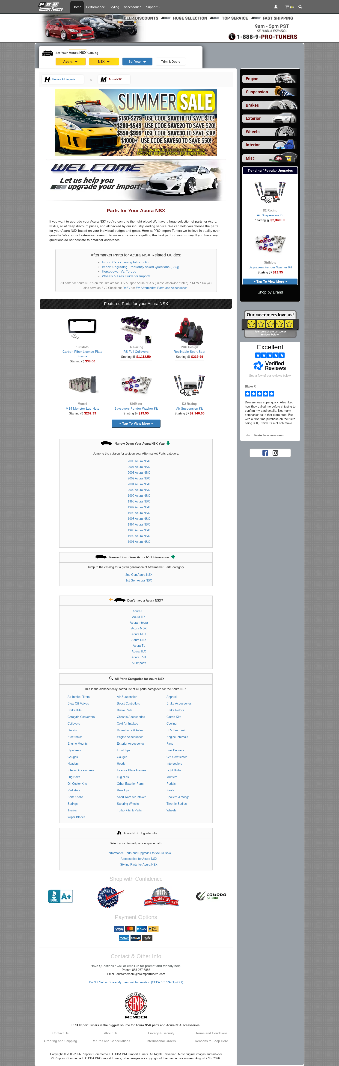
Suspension (257, 92)
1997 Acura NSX (139, 507)
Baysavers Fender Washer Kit (136, 408)
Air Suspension (127, 697)
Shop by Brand (270, 292)
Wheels (171, 810)
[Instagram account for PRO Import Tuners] (275, 452)
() (291, 7)
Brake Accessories (179, 703)
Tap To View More (136, 423)
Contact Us (60, 1033)
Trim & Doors (170, 61)
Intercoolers (174, 763)
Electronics (75, 737)
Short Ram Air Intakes (131, 797)
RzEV (127, 288)
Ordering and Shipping (60, 1041)
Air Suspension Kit (189, 408)
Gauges (73, 757)
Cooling (171, 723)
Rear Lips (123, 790)
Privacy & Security (161, 1033)
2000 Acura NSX (139, 490)
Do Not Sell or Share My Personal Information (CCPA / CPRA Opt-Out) (136, 982)
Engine (252, 78)
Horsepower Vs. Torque (119, 271)
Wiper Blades (76, 817)
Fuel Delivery (175, 750)
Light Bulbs (174, 770)
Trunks (72, 810)
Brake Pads (125, 710)
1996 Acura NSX (139, 513)
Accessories (132, 7)
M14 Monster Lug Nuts (82, 408)
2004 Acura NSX (139, 467)
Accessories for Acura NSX (139, 858)
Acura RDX (138, 634)
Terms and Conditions (211, 1033)
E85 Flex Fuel (176, 730)
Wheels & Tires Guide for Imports (126, 276)
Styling (114, 7)
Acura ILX (139, 617)
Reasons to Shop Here (211, 1041)
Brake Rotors (175, 710)
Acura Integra (139, 622)
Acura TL (139, 645)
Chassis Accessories (131, 717)
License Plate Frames (131, 770)
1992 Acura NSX (139, 536)
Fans (170, 743)
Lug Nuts (123, 777)
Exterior (253, 118)
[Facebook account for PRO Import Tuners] (265, 452)
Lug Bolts (74, 777)
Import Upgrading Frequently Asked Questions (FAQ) (140, 267)
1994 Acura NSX (139, 524)
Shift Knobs (75, 797)
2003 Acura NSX (139, 472)
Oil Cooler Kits (77, 783)
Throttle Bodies (177, 803)
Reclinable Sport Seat (189, 351)
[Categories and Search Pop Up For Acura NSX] (300, 7)
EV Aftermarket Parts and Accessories (161, 288)
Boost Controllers (128, 703)
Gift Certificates (177, 757)
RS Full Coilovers (136, 351)
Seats (170, 790)
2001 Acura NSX (139, 484)
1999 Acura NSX (139, 495)
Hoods (121, 763)
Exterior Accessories (131, 743)
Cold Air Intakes (127, 723)
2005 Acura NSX (139, 461)
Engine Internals (177, 737)
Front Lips (123, 750)
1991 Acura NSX (139, 541)
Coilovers (74, 723)
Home (77, 7)
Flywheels (74, 750)
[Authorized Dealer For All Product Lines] (110, 897)
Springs (73, 803)
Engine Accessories (130, 737)
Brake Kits (75, 710)
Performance (95, 7)
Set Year (135, 61)
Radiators (74, 790)
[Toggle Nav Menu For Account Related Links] (277, 7)
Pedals (171, 783)
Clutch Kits (174, 717)
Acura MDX (139, 628)
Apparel (172, 697)
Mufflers (172, 777)
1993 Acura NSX (139, 530)
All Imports (139, 663)
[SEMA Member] (136, 1005)
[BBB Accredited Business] (60, 896)
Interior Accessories (81, 770)
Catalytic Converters (81, 717)
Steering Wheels (128, 803)
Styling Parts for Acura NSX (139, 864)
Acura (68, 61)
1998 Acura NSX (139, 501)
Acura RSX (138, 640)
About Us (110, 1033)
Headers (73, 763)
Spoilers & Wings (178, 797)
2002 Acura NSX (139, 478)
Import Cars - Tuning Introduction (126, 262)
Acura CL (139, 611)
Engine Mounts (78, 743)
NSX (101, 61)
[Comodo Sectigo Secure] (211, 896)
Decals (72, 730)
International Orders (161, 1041)
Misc (250, 158)
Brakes (252, 105)
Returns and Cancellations (111, 1041)
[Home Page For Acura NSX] (51, 6)
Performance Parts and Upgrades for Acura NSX (139, 853)
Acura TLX (139, 651)
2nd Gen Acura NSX (138, 574)
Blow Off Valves (78, 703)
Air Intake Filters (79, 697)
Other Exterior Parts (130, 783)
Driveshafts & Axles (130, 730)
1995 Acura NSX (139, 518)
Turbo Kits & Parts (129, 810)
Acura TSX (138, 657)
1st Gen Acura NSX (139, 580)
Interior (253, 145)
